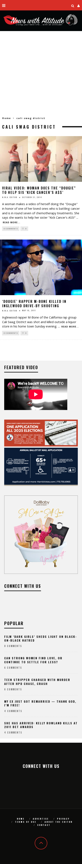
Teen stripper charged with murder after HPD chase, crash (37, 681)
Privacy (63, 818)
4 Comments (13, 711)
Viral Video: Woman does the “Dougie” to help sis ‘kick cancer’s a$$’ (39, 190)
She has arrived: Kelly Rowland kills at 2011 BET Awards (41, 725)
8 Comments (13, 646)
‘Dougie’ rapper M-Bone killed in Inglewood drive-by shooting (34, 303)
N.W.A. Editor (9, 197)
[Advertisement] (41, 73)
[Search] (72, 5)
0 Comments (11, 228)
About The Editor (59, 821)
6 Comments (13, 667)
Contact (43, 824)
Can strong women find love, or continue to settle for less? (33, 660)
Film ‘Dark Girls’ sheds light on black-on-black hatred (40, 638)
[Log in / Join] (78, 5)
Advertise (41, 818)
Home (6, 118)
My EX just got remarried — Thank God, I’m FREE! (40, 703)
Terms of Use (25, 821)
